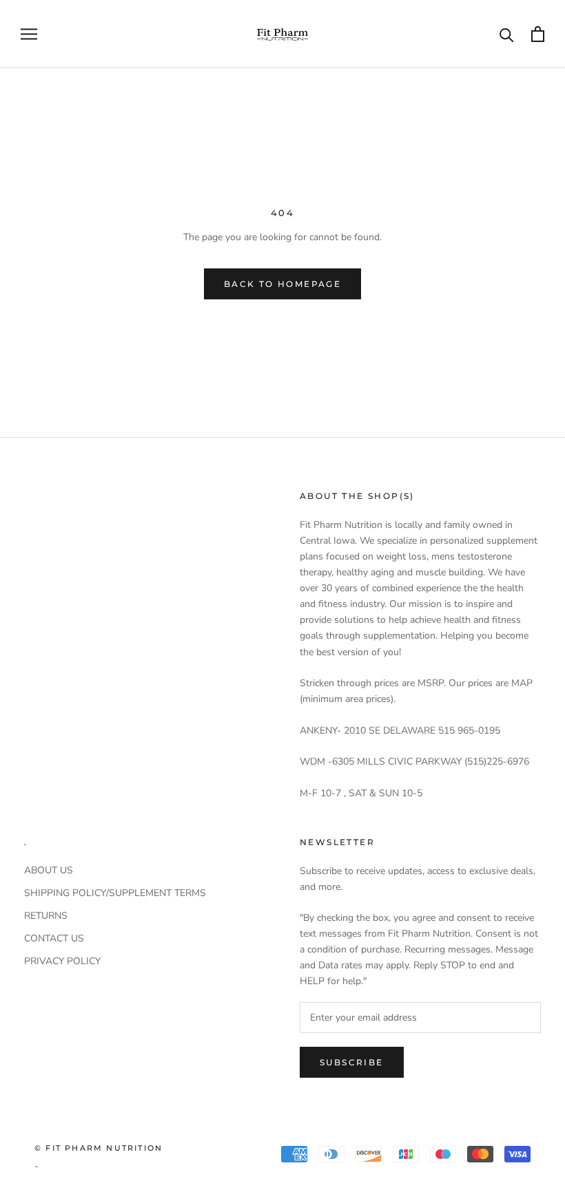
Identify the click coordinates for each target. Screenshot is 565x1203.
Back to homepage (282, 284)
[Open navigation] (29, 34)
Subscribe (352, 1062)
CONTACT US (54, 938)
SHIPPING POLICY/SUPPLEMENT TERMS (115, 892)
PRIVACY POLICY (62, 961)
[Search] (507, 34)
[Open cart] (537, 34)
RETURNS (46, 915)
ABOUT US (48, 870)
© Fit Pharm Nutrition (98, 1148)
